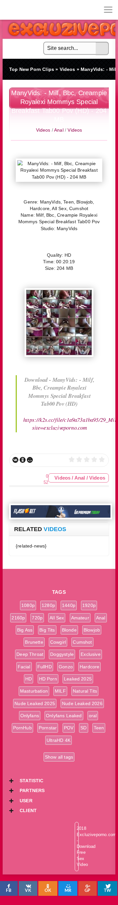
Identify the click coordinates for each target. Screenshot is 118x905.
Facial (24, 666)
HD (28, 678)
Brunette (34, 642)
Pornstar (48, 727)
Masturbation (34, 691)
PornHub (22, 727)
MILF (60, 691)
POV (69, 727)
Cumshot (82, 642)
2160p (18, 617)
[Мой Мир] (30, 460)
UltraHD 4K (58, 740)
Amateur (80, 617)
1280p (48, 605)
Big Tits (47, 630)
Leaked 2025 (78, 678)
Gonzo (66, 666)
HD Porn (48, 678)
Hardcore (89, 666)
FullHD (44, 666)
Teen (99, 727)
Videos (43, 130)
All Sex (56, 617)
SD (83, 727)
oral (93, 715)
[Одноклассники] (23, 460)
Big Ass (24, 630)
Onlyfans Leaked (64, 715)
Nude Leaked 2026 (82, 703)
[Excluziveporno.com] (10, 10)
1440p (68, 605)
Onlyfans (29, 715)
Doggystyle (62, 654)
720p (37, 617)
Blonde (69, 630)
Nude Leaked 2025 (34, 703)
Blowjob (92, 630)
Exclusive (91, 654)
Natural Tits (85, 691)
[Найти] (102, 48)
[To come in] (29, 10)
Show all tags (59, 757)
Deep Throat (29, 654)
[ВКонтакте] (15, 460)
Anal (59, 130)
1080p (28, 605)
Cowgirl (58, 642)
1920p (89, 605)
